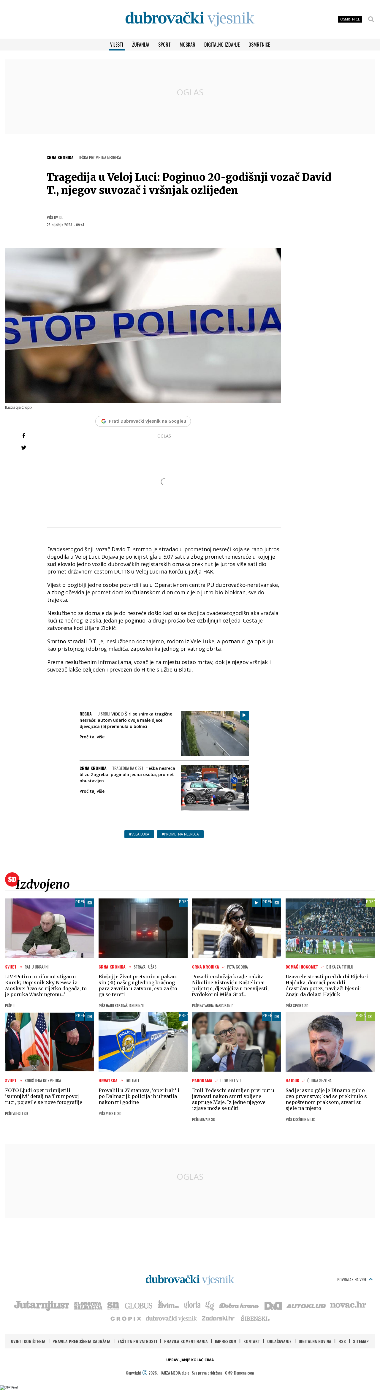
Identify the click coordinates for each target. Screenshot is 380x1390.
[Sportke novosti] (113, 1305)
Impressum (225, 1341)
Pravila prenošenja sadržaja (81, 1341)
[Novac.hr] (348, 1305)
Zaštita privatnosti (137, 1341)
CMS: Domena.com (239, 1373)
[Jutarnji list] (41, 1305)
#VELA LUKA (139, 834)
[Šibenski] (255, 1318)
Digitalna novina (315, 1341)
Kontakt (251, 1341)
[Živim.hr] (168, 1305)
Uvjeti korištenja (28, 1341)
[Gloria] (192, 1305)
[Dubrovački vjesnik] (171, 1318)
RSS (342, 1341)
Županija (140, 44)
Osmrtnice (259, 44)
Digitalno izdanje (222, 44)
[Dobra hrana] (239, 1305)
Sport (164, 44)
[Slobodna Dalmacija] (88, 1305)
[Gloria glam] (210, 1305)
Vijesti (116, 44)
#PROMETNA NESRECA (180, 834)
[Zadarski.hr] (218, 1318)
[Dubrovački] (190, 19)
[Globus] (139, 1305)
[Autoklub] (306, 1305)
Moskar (187, 44)
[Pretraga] (371, 19)
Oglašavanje (279, 1341)
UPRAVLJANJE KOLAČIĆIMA (190, 1359)
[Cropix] (125, 1318)
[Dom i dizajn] (273, 1305)
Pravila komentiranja (186, 1341)
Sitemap (361, 1341)
